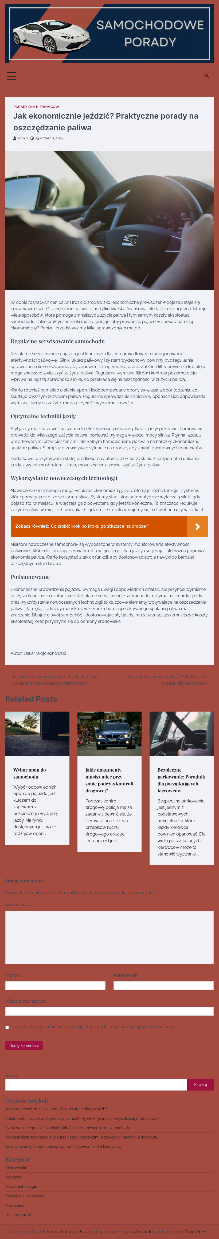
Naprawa (13, 1177)
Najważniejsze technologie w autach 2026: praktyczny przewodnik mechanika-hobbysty (82, 1137)
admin (23, 138)
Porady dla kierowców (36, 107)
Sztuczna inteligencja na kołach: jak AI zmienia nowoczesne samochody (67, 1128)
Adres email (126, 975)
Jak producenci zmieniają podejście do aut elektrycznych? (56, 1109)
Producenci (15, 1205)
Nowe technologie (21, 1186)
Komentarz (17, 904)
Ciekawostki (15, 1168)
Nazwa (13, 975)
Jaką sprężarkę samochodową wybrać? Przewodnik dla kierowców (63, 1146)
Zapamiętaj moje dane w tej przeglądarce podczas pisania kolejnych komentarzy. (94, 1026)
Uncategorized (18, 1215)
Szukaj (11, 1075)
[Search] (207, 76)
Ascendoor (146, 1231)
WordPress (196, 1231)
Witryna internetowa (25, 1001)
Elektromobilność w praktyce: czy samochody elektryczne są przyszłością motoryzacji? (81, 1118)
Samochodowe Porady (70, 1231)
